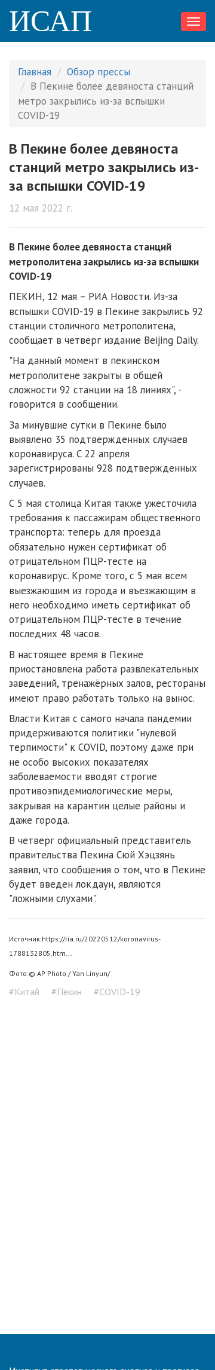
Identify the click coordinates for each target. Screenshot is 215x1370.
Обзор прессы (98, 71)
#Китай (24, 992)
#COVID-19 (117, 992)
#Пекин (66, 992)
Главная (34, 71)
